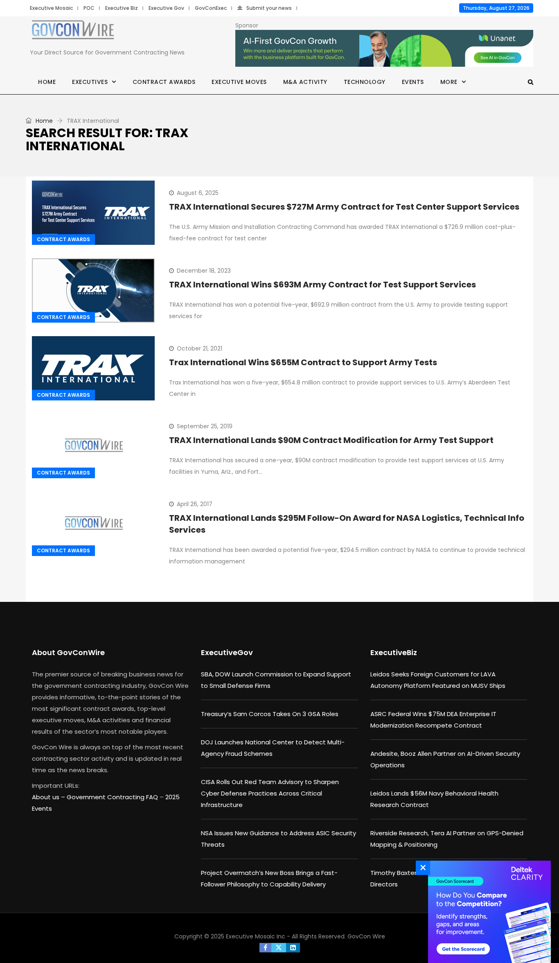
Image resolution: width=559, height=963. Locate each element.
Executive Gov (166, 8)
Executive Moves (239, 82)
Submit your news (269, 8)
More (449, 82)
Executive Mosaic (51, 8)
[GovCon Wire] (73, 31)
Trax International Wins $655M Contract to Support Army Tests (303, 362)
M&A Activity (305, 82)
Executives (90, 82)
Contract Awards (164, 82)
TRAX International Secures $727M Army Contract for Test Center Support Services (344, 206)
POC (89, 8)
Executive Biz (121, 8)
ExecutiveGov (227, 652)
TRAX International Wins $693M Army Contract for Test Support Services (322, 284)
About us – (49, 797)
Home (47, 82)
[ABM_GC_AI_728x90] (384, 49)
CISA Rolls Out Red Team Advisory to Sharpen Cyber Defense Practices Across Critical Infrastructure (270, 793)
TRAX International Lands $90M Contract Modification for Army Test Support (331, 440)
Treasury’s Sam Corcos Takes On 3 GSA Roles (269, 714)
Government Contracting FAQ (113, 797)
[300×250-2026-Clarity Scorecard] (487, 912)
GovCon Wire (366, 936)
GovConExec (211, 8)
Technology (364, 82)
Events (413, 82)
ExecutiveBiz (393, 652)
